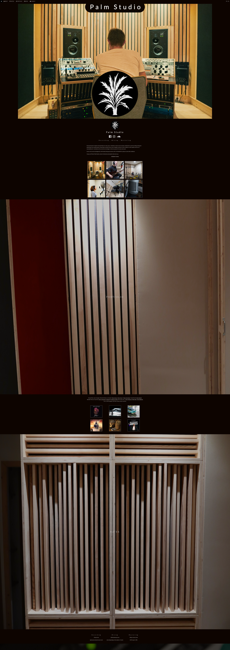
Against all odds (114, 399)
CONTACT (33, 1)
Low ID (110, 401)
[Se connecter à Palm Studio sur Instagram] (114, 137)
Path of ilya (119, 397)
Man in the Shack (126, 397)
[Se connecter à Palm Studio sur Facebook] (110, 137)
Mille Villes (134, 399)
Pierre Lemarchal (102, 399)
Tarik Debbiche (140, 399)
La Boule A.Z (108, 399)
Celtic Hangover (128, 399)
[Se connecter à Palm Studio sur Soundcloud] (119, 137)
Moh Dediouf (139, 397)
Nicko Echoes (114, 397)
